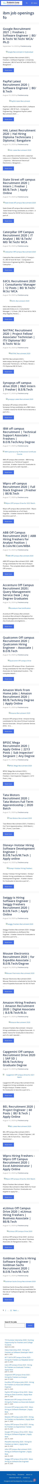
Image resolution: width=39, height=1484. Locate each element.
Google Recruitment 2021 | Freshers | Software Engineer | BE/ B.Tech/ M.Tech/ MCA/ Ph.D (19, 35)
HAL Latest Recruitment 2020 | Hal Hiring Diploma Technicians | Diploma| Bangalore (19, 135)
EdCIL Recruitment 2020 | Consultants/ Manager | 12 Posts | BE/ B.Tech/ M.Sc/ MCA (19, 286)
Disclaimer (21, 1474)
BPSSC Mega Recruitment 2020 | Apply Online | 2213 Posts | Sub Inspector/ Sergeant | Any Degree (19, 749)
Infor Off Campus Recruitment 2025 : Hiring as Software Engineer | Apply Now (18, 1451)
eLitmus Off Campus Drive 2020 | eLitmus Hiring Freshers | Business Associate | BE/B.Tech (17, 1215)
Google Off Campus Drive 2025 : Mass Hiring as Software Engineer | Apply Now (19, 1434)
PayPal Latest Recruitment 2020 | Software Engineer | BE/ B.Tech (19, 86)
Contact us (26, 1477)
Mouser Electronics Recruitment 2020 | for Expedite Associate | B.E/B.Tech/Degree (18, 958)
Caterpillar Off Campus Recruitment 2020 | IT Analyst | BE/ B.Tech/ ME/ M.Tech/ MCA (18, 237)
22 (11, 1310)
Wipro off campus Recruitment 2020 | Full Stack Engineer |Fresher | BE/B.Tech (19, 488)
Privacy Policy (11, 1474)
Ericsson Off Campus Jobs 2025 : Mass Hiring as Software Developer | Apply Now (19, 1409)
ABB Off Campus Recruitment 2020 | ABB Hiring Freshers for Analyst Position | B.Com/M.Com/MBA (19, 539)
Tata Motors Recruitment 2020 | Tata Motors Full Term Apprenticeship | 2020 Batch (18, 801)
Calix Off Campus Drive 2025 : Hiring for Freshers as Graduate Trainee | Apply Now (18, 1367)
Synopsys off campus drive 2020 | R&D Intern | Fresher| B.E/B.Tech (19, 386)
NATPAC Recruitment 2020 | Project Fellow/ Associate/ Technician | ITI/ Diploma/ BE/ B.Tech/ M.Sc (19, 337)
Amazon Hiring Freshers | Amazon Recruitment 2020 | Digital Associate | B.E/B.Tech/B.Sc (19, 1008)
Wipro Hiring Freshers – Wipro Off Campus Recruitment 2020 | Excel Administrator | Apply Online (19, 1162)
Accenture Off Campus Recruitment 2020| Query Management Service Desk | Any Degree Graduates (18, 591)
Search (30, 1325)
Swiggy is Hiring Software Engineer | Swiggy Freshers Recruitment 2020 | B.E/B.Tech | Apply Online (17, 906)
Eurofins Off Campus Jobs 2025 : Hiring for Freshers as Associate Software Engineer (19, 1384)
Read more (8, 70)
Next (16, 1310)
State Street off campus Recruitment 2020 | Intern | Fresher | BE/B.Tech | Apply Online (19, 186)
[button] (26, 3)
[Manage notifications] (34, 1479)
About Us (29, 1474)
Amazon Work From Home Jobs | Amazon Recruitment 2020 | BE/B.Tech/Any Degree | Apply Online (18, 696)
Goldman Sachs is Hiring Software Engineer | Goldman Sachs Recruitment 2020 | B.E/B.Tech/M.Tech (19, 1265)
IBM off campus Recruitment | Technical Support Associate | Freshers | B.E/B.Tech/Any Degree (19, 435)
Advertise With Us (15, 1477)
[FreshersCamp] (11, 3)
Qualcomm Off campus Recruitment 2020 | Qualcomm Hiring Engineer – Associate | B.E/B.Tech (18, 644)
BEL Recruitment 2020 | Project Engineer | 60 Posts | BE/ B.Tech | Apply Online (19, 1112)
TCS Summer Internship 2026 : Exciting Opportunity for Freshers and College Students (19, 1342)
